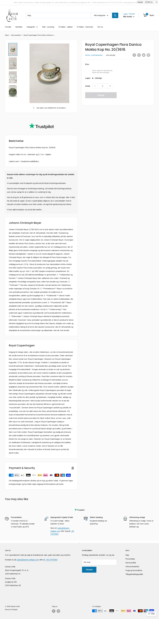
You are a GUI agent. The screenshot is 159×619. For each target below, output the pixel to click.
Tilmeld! (89, 570)
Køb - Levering (48, 27)
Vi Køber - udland (65, 27)
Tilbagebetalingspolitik (134, 574)
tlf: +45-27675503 (50, 560)
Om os (100, 27)
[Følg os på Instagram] (58, 611)
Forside (8, 27)
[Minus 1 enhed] (95, 86)
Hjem (7, 35)
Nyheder (18, 27)
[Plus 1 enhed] (110, 86)
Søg (127, 555)
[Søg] (115, 15)
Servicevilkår (130, 563)
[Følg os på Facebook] (53, 611)
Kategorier (31, 27)
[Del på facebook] (134, 55)
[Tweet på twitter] (143, 55)
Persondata (130, 559)
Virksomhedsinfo (132, 566)
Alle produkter (16, 35)
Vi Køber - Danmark (85, 27)
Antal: (87, 86)
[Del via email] (148, 55)
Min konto (128, 16)
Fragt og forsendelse (133, 570)
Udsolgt (101, 95)
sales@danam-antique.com (28, 560)
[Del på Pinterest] (139, 55)
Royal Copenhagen (93, 55)
